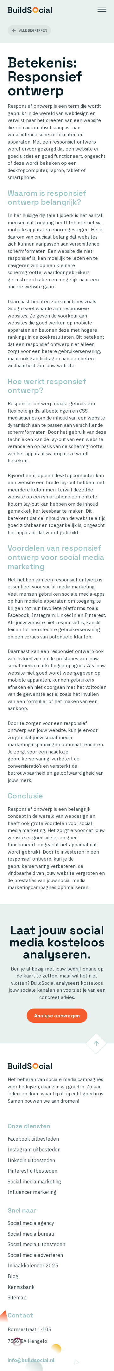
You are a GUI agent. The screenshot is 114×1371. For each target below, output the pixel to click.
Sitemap (17, 1298)
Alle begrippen (33, 30)
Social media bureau (31, 1234)
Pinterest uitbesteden (32, 1171)
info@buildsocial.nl (31, 1360)
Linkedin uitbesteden (31, 1160)
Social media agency (31, 1223)
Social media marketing (34, 1182)
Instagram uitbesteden (34, 1150)
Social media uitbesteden (36, 1244)
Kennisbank (21, 1287)
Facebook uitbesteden (33, 1139)
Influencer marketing (32, 1192)
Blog (13, 1276)
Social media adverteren (35, 1255)
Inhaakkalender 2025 (33, 1266)
